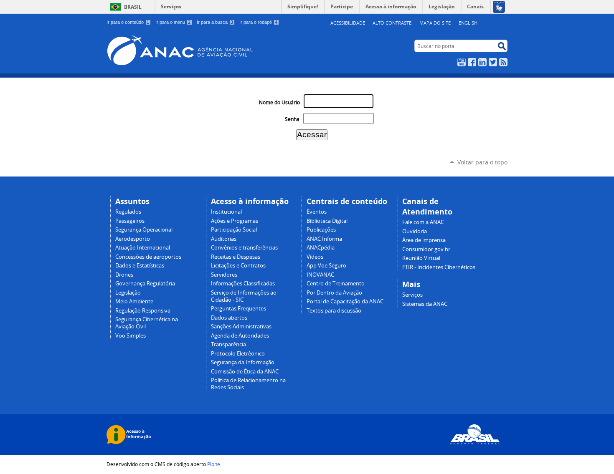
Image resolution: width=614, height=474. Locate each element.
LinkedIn (482, 62)
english (468, 23)
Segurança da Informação (242, 362)
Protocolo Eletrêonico (238, 353)
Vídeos (315, 256)
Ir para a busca (215, 22)
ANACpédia (321, 247)
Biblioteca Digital (327, 220)
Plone (213, 464)
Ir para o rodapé (258, 22)
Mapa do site (435, 23)
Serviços (171, 6)
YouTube (461, 62)
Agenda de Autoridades (240, 335)
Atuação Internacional (142, 247)
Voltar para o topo (482, 162)
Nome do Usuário (279, 102)
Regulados (128, 211)
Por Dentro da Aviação (334, 292)
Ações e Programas (234, 220)
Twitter (493, 62)
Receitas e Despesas (235, 256)
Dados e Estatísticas (139, 265)
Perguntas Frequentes (238, 308)
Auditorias (223, 238)
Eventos (317, 211)
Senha (292, 119)
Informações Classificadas (243, 283)
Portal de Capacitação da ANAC (345, 301)
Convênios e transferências (244, 247)
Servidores (224, 274)
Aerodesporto (132, 238)
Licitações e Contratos (238, 265)
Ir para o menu (172, 22)
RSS (503, 62)
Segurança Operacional (144, 229)
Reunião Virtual (421, 258)
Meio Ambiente (134, 301)
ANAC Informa (324, 238)
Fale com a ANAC (423, 222)
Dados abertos (229, 317)
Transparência (228, 344)
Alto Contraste (392, 23)
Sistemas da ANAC (424, 304)
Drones (124, 274)
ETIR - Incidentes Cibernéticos (438, 267)
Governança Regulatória (145, 283)
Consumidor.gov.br (426, 249)
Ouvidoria (414, 231)
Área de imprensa (424, 240)
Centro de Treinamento (336, 283)
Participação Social (234, 229)
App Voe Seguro (326, 265)
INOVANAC (320, 274)
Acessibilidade (347, 23)
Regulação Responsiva (142, 310)
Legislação (128, 292)
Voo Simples (130, 335)
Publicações (321, 229)
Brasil (133, 6)
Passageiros (130, 220)
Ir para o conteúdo (128, 22)
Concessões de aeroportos (148, 256)
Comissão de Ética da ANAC (245, 371)
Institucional (226, 211)
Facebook (472, 62)
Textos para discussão (334, 310)
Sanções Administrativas (241, 326)
